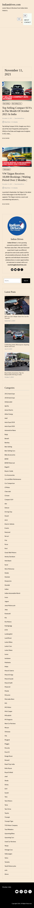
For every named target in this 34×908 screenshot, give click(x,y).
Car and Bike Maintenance (13, 479)
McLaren (7, 695)
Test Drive (8, 809)
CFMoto (7, 487)
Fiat (6, 540)
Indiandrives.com (11, 4)
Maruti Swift (8, 683)
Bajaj (6, 434)
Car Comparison (10, 483)
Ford (6, 548)
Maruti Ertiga (9, 675)
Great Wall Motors (10, 552)
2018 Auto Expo (10, 398)
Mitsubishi (8, 715)
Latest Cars (8, 646)
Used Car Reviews (10, 841)
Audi (6, 418)
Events (7, 528)
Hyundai (7, 585)
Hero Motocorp (9, 569)
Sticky (6, 784)
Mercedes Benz (9, 699)
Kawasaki (8, 613)
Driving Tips (8, 512)
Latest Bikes (8, 642)
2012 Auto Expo (10, 394)
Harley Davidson (10, 556)
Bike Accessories (10, 455)
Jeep (6, 609)
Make (6, 666)
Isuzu (6, 597)
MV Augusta (8, 719)
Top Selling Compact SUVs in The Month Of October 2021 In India (17, 111)
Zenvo (6, 874)
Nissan (7, 727)
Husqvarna (8, 581)
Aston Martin (9, 410)
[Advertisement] (17, 46)
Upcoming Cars (9, 837)
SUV (6, 789)
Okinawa (7, 731)
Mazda (7, 691)
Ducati (7, 516)
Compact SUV (9, 499)
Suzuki (7, 793)
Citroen (7, 495)
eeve (6, 520)
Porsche (7, 748)
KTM (6, 630)
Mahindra (8, 662)
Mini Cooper (8, 711)
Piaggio (7, 744)
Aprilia (7, 406)
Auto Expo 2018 (10, 422)
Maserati (7, 687)
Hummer (7, 577)
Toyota (7, 813)
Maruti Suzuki (9, 679)
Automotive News (10, 430)
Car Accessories (10, 475)
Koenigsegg (8, 626)
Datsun (7, 508)
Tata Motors (8, 801)
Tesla (6, 805)
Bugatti (7, 467)
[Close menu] (25, 15)
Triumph (7, 817)
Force (6, 544)
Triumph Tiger (9, 821)
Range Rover (9, 756)
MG (6, 703)
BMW (6, 459)
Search (26, 280)
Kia (6, 617)
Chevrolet (8, 491)
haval (6, 565)
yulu (6, 870)
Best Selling (6, 103)
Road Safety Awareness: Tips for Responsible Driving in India (14, 373)
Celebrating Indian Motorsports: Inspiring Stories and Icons (17, 345)
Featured (7, 532)
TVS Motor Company (11, 825)
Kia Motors (8, 622)
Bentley (7, 442)
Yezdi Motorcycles (10, 866)
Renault (7, 760)
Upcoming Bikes (10, 833)
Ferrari (7, 536)
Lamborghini (8, 634)
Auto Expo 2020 (10, 426)
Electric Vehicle (9, 524)
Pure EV (7, 752)
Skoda (6, 780)
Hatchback (8, 561)
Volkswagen (6, 169)
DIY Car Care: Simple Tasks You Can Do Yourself (17, 317)
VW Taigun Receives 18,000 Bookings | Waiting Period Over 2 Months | (16, 177)
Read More (5, 138)
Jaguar (7, 601)
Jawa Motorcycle (10, 605)
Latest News (8, 650)
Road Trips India (10, 764)
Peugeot (7, 740)
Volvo (6, 858)
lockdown (7, 658)
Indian (6, 589)
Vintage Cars (9, 850)
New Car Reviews (10, 723)
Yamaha (7, 862)
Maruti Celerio (9, 670)
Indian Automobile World (12, 593)
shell (6, 776)
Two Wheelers (9, 829)
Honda (7, 573)
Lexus (6, 654)
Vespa (6, 845)
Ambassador (8, 402)
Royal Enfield (9, 772)
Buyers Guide (9, 471)
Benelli (7, 438)
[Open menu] (19, 19)
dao (6, 503)
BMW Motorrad (10, 463)
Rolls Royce (8, 768)
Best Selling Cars (16, 103)
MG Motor (8, 707)
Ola (6, 736)
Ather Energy (9, 414)
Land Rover (8, 638)
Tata (6, 797)
